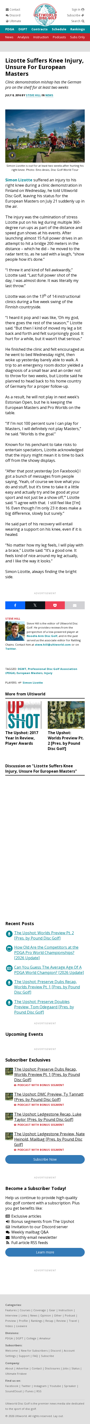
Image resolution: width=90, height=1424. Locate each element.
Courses (25, 1310)
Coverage (39, 1310)
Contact (14, 9)
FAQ (35, 1356)
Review (61, 1320)
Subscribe (74, 15)
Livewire (21, 1326)
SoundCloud (13, 1391)
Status (75, 1368)
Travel (73, 1320)
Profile (23, 1320)
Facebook (11, 1386)
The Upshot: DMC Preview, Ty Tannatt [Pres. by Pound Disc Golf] (49, 1097)
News (9, 37)
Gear (52, 1310)
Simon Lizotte (18, 180)
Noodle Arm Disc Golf (42, 636)
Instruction (41, 37)
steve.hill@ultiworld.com (53, 644)
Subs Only (77, 37)
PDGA (9, 29)
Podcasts (59, 37)
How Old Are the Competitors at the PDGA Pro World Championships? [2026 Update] (46, 952)
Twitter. (11, 648)
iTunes (29, 1391)
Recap (49, 1320)
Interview (11, 1315)
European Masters (29, 673)
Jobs (65, 1368)
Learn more (45, 1252)
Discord (14, 15)
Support (24, 1356)
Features (11, 1310)
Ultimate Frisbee (16, 1373)
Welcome (11, 1350)
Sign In (76, 9)
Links (24, 1315)
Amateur (45, 1338)
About (9, 1368)
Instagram (40, 1386)
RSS (39, 1391)
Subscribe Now (45, 1159)
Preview (10, 1320)
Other (58, 1315)
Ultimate (15, 21)
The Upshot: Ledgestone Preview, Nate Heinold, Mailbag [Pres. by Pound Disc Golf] (49, 1139)
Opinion (45, 1315)
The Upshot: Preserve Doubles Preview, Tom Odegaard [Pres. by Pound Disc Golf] (44, 1007)
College (31, 1338)
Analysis (23, 37)
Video (9, 1326)
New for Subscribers (34, 1350)
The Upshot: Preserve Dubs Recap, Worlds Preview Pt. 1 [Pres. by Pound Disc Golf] (47, 987)
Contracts (39, 29)
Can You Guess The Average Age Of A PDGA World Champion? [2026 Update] (49, 970)
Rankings (77, 29)
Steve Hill (33, 95)
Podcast (70, 1315)
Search (76, 21)
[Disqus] (45, 843)
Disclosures (52, 1368)
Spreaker (70, 1386)
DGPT (22, 29)
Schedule (59, 29)
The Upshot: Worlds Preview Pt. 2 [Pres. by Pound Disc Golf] (44, 935)
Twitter (26, 1386)
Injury (48, 673)
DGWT (22, 669)
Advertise (22, 1368)
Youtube (55, 1386)
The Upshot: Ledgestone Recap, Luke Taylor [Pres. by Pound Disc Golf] (47, 1117)
